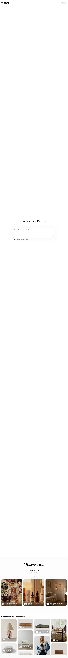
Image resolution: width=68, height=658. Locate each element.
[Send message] (53, 236)
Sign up (63, 2)
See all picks (34, 575)
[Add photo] (14, 236)
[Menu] (2, 2)
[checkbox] (14, 239)
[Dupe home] (6, 3)
